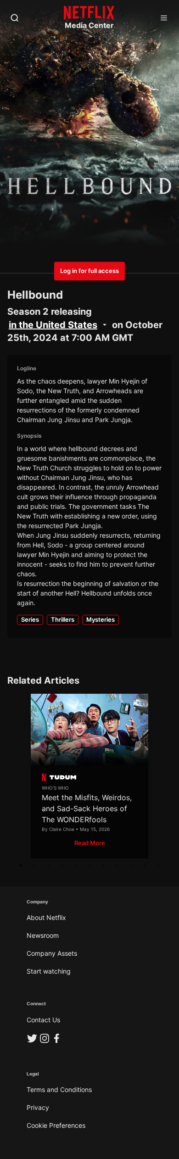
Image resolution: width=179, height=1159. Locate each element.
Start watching (49, 971)
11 (158, 865)
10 (144, 865)
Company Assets (52, 953)
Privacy (38, 1107)
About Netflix (46, 917)
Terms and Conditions (59, 1089)
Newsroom (43, 935)
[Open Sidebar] (164, 18)
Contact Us (43, 1020)
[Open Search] (14, 18)
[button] (90, 843)
